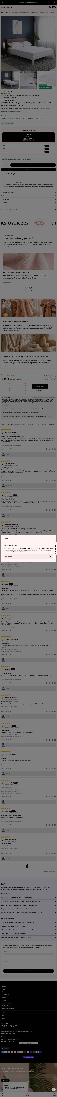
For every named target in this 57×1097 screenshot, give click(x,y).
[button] (55, 548)
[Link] (6, 538)
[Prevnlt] (50, 556)
